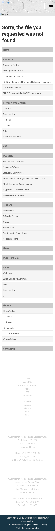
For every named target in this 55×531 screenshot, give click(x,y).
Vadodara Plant (10, 238)
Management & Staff (13, 70)
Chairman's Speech (12, 167)
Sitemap (43, 524)
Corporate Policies (12, 87)
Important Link (11, 257)
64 (37, 498)
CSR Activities (13, 333)
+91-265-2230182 (31, 453)
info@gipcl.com (27, 456)
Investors (8, 155)
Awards (9, 322)
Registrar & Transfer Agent (16, 189)
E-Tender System (11, 216)
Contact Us (9, 348)
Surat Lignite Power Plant (15, 233)
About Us (8, 59)
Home (6, 49)
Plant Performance (12, 136)
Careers (7, 267)
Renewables (9, 114)
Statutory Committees (14, 172)
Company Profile (11, 65)
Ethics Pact (8, 210)
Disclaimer (33, 524)
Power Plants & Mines (14, 102)
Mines (6, 131)
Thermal (7, 108)
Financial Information (13, 161)
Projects (10, 327)
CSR (5, 146)
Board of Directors (15, 76)
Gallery (7, 305)
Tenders (7, 204)
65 (40, 498)
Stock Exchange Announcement (18, 184)
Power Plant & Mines (27, 385)
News (6, 248)
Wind (8, 125)
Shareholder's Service (13, 195)
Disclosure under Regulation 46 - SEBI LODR (24, 178)
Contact (27, 411)
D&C (36, 528)
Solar (8, 119)
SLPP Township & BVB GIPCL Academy (22, 93)
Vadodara (7, 273)
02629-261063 (27, 498)
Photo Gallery (9, 310)
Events (9, 316)
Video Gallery (9, 339)
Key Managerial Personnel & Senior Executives (28, 82)
